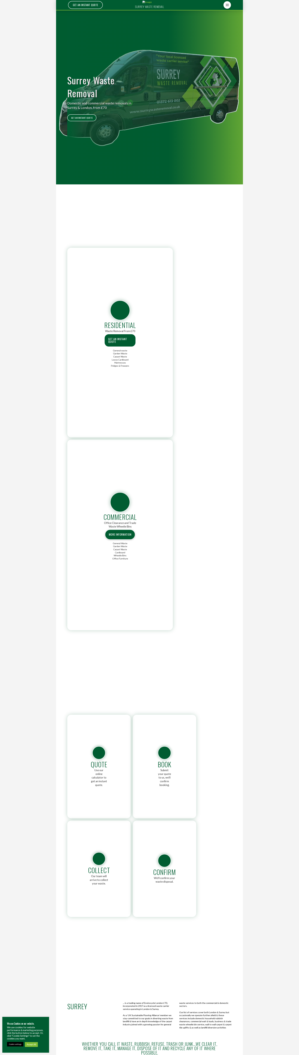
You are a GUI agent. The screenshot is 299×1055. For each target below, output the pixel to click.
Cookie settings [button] (15, 1044)
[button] (227, 5)
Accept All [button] (31, 1044)
